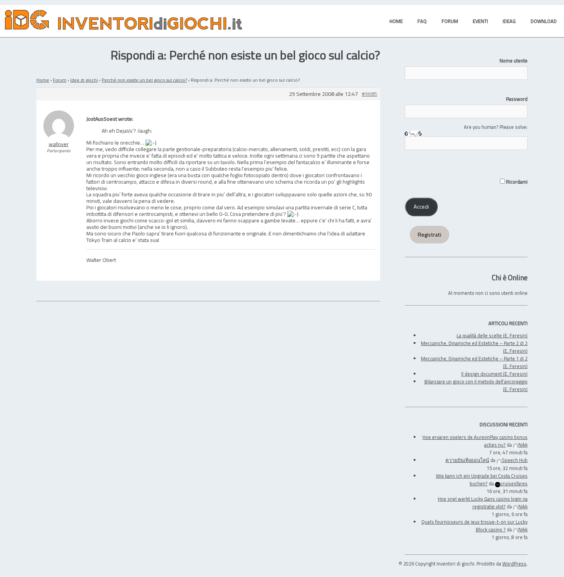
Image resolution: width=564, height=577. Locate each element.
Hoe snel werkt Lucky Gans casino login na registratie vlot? (483, 502)
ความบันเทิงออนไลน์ (467, 460)
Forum (59, 80)
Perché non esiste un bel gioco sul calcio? (144, 80)
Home (42, 80)
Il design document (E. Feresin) (494, 374)
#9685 (369, 94)
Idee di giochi (84, 80)
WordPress (514, 563)
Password (517, 99)
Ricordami (516, 182)
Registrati (429, 234)
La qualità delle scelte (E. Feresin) (492, 335)
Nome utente (514, 60)
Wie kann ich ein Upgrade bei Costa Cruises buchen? (482, 479)
